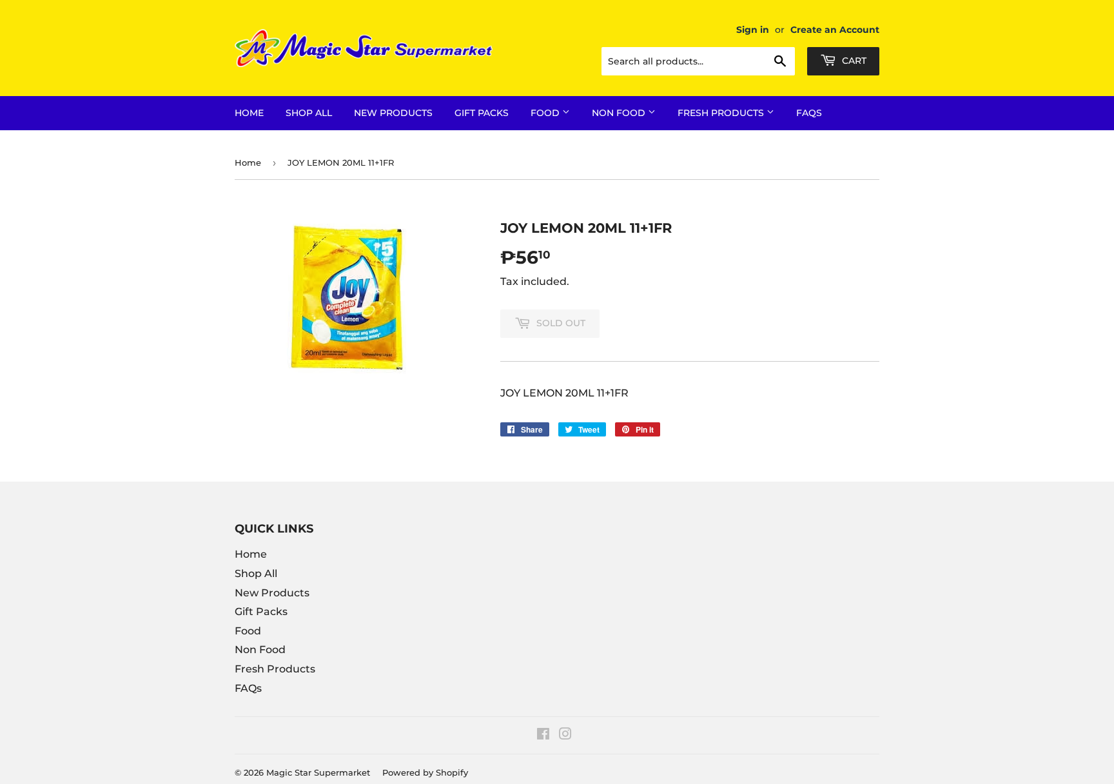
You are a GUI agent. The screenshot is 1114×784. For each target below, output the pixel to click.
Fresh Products (722, 113)
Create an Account (834, 29)
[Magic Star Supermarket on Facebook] (543, 735)
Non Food (620, 113)
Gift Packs (481, 113)
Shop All (309, 113)
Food (546, 113)
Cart (852, 60)
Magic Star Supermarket (318, 772)
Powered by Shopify (425, 772)
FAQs (809, 113)
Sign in (752, 29)
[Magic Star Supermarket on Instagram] (565, 735)
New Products (393, 113)
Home (249, 113)
